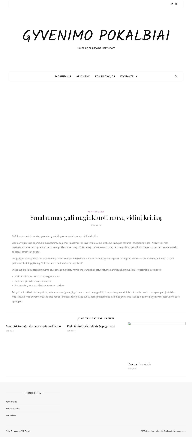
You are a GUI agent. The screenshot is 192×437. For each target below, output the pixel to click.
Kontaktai (127, 76)
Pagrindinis (63, 76)
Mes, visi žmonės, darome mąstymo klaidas (33, 326)
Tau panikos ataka (139, 364)
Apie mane (83, 76)
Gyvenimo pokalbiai (96, 36)
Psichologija (96, 212)
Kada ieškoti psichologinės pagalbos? (91, 326)
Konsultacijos (105, 76)
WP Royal (25, 431)
